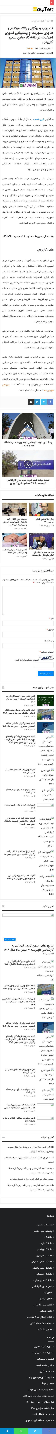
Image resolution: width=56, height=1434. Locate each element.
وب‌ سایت (49, 641)
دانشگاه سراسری (44, 1255)
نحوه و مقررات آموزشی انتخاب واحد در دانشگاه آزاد (19, 1119)
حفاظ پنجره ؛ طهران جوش (41, 1389)
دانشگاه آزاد (46, 1243)
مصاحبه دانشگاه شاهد (43, 1414)
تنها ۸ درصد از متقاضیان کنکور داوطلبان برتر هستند (43, 554)
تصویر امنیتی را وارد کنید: (27, 660)
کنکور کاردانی (46, 1311)
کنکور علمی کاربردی (43, 1305)
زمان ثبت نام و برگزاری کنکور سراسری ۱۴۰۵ (19, 806)
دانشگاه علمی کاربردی (41, 1262)
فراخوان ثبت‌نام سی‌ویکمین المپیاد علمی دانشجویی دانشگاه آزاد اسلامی (19, 1106)
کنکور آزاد (47, 1292)
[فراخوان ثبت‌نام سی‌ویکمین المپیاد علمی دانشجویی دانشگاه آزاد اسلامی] (45, 1109)
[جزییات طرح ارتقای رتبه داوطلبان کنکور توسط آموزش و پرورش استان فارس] (14, 509)
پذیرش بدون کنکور (43, 1231)
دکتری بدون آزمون (45, 1365)
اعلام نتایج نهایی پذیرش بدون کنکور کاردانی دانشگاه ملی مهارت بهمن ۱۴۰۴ (19, 711)
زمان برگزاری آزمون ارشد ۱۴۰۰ (40, 1402)
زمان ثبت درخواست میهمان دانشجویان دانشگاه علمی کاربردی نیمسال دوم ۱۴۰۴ (18, 1001)
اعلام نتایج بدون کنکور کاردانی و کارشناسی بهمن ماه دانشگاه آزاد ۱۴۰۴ (19, 963)
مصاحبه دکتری (47, 1371)
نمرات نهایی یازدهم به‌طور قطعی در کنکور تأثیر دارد (20, 771)
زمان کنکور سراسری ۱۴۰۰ (42, 1408)
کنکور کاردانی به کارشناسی (39, 1317)
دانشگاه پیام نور (44, 1249)
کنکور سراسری (38, 21)
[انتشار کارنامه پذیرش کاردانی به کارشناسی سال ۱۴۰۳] (14, 540)
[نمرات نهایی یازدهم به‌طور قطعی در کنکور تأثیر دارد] (45, 777)
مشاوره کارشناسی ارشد (43, 1353)
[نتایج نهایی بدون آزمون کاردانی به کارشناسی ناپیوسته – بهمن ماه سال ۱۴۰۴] (45, 700)
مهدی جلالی (48, 1179)
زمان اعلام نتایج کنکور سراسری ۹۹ (45, 520)
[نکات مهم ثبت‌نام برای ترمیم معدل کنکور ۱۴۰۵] (45, 794)
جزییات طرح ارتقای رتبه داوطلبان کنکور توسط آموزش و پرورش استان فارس (15, 521)
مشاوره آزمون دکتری (44, 1346)
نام (51, 618)
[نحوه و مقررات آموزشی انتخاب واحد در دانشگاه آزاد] (45, 1122)
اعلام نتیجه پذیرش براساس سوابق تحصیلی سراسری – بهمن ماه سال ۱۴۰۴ (19, 725)
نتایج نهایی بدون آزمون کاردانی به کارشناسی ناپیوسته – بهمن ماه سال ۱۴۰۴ (20, 699)
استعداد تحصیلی (45, 1359)
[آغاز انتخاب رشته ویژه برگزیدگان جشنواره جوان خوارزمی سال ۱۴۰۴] (45, 885)
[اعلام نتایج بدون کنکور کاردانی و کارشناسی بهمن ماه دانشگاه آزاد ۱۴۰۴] (45, 971)
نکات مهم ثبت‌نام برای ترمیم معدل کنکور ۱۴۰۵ (20, 791)
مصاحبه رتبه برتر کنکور (41, 1323)
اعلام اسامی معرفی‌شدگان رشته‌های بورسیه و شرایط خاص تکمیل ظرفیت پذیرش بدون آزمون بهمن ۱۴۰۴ (20, 739)
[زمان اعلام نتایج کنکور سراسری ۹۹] (41, 509)
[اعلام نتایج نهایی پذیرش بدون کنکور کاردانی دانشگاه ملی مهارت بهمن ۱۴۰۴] (45, 714)
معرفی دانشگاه (45, 1329)
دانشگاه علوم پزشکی (42, 1268)
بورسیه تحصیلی (44, 1225)
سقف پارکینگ (47, 1383)
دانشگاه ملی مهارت (42, 1280)
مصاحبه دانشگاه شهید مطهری (39, 1420)
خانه (48, 21)
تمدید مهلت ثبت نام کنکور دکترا (38, 1396)
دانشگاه (48, 1237)
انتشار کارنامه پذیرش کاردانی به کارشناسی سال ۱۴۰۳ (15, 551)
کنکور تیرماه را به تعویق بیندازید (24, 1179)
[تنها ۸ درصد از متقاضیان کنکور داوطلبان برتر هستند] (41, 541)
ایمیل (50, 629)
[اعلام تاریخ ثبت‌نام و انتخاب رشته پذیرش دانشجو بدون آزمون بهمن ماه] (45, 861)
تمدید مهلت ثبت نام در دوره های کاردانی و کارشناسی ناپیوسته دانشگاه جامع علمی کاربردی (19, 821)
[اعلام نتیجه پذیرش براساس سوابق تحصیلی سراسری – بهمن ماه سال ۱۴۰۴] (45, 727)
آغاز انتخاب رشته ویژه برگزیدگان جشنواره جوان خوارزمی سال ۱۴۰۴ (21, 877)
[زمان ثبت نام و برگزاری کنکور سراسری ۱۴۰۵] (45, 809)
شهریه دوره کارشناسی (42, 1286)
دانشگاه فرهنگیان (43, 1274)
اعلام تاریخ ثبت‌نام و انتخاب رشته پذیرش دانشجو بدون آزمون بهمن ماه (19, 853)
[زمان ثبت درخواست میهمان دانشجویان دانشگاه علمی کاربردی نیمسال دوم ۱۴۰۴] (45, 1008)
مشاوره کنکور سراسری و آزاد (40, 1377)
